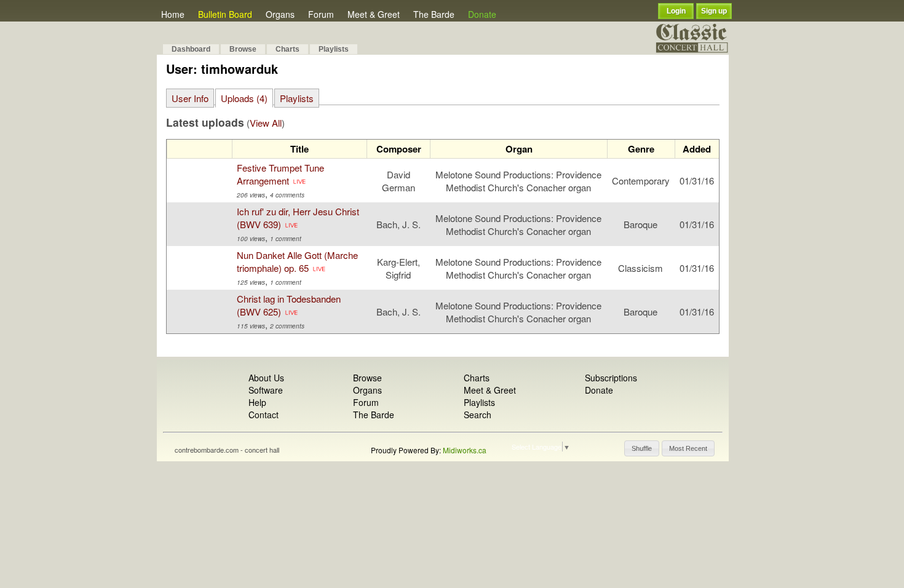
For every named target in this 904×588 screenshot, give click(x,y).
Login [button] (676, 11)
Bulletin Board (225, 14)
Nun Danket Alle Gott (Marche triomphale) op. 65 (297, 261)
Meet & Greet (373, 14)
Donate (482, 14)
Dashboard (191, 49)
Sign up (714, 11)
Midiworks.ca (464, 450)
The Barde (433, 14)
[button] (641, 448)
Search (477, 414)
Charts (287, 49)
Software (265, 390)
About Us (266, 377)
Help (257, 402)
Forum (321, 14)
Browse (242, 49)
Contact (263, 414)
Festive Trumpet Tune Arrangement (280, 174)
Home (172, 14)
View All (266, 122)
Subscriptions (611, 377)
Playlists (334, 49)
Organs (280, 14)
